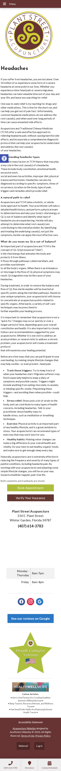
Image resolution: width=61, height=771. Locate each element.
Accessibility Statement (30, 722)
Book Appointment (30, 488)
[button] (4, 158)
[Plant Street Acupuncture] (30, 35)
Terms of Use (27, 735)
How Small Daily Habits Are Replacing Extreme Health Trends (31, 711)
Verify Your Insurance (30, 498)
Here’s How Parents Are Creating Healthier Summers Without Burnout (31, 699)
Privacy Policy (42, 735)
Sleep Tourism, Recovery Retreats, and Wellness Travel (31, 705)
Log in (39, 745)
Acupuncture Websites (24, 728)
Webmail (23, 745)
